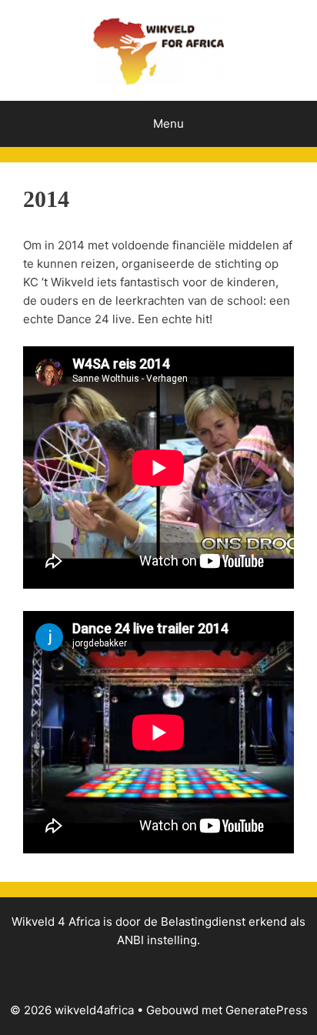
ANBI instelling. (158, 940)
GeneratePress (266, 1010)
